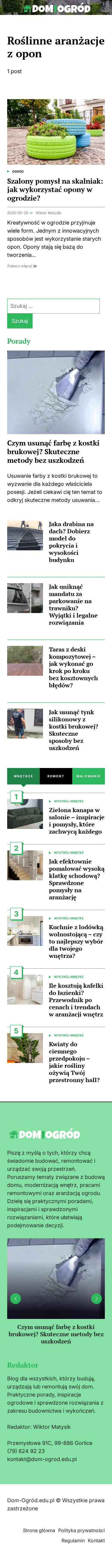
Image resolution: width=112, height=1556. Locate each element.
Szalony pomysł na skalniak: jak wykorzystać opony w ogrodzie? (55, 189)
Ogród (18, 171)
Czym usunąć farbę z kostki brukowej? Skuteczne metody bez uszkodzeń (53, 451)
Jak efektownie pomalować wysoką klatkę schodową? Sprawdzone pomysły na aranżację (77, 879)
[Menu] (10, 7)
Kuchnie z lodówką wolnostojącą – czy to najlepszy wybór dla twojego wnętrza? (76, 941)
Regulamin (73, 1540)
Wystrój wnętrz (69, 801)
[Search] (102, 7)
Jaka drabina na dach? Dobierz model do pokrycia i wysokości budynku (71, 542)
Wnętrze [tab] (23, 776)
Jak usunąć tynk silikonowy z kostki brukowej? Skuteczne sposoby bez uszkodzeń (73, 730)
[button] (96, 1298)
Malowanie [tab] (88, 776)
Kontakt (96, 1540)
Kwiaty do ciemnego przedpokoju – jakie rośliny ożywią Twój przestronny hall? (74, 1062)
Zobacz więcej (20, 266)
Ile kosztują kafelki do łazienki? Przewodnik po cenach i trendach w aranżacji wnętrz (76, 999)
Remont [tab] (56, 776)
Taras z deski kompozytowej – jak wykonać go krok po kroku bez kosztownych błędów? (73, 667)
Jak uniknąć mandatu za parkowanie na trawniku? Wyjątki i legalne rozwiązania (73, 604)
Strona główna (39, 1530)
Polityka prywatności (81, 1530)
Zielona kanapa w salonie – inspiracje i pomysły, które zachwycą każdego (77, 820)
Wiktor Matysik (48, 213)
